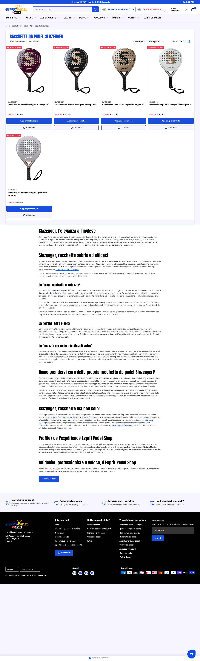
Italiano (10, 569)
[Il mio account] (186, 9)
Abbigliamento (48, 18)
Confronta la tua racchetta (130, 525)
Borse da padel (125, 553)
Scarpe (68, 18)
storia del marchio (63, 269)
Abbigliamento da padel (129, 541)
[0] (193, 9)
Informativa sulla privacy (65, 541)
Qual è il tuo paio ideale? (129, 533)
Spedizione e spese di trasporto (68, 545)
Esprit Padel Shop (13, 26)
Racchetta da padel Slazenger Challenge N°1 (122, 105)
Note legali (59, 533)
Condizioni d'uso (62, 537)
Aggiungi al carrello (29, 121)
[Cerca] (95, 9)
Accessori (99, 18)
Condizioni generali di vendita (67, 529)
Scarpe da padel (126, 545)
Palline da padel (126, 557)
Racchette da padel (127, 537)
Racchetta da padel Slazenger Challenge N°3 (75, 105)
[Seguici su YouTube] (80, 573)
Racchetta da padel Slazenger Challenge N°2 (28, 105)
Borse (82, 18)
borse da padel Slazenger (56, 417)
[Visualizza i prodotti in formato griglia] (185, 41)
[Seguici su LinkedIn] (92, 573)
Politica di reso (93, 525)
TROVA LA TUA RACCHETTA (121, 9)
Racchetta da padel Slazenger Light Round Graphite (27, 194)
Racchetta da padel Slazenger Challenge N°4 (170, 105)
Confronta (30, 127)
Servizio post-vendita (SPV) (99, 529)
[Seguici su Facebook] (86, 573)
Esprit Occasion (152, 18)
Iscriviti (157, 538)
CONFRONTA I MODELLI (153, 9)
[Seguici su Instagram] (74, 573)
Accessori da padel (127, 549)
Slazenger (75, 269)
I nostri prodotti (48, 479)
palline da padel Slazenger (121, 425)
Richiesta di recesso (96, 533)
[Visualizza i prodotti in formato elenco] (189, 41)
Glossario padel (94, 537)
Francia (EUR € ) (28, 569)
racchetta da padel (59, 290)
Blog (57, 525)
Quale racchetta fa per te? (130, 529)
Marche (116, 18)
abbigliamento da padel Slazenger (83, 417)
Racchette (11, 18)
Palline (29, 18)
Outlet (132, 18)
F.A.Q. (89, 541)
